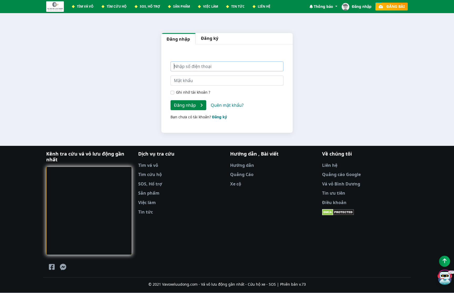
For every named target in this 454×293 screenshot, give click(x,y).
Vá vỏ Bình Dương (341, 184)
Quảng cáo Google (341, 174)
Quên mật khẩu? (227, 105)
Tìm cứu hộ (150, 174)
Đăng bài (394, 6)
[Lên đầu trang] (444, 261)
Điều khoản (334, 202)
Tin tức (145, 212)
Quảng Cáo (242, 174)
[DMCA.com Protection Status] (365, 212)
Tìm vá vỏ (148, 165)
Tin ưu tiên (333, 193)
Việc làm (147, 202)
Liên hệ (329, 165)
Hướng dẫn (242, 165)
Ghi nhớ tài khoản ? (193, 92)
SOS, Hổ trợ (150, 184)
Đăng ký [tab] (209, 38)
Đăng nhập (187, 105)
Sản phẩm (148, 193)
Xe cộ (235, 184)
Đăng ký (219, 116)
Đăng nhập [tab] (178, 39)
